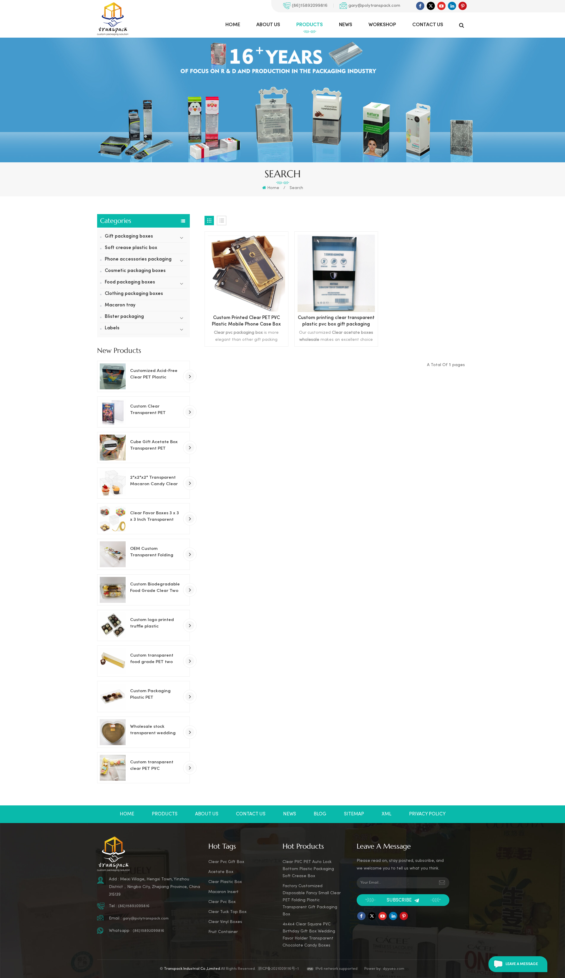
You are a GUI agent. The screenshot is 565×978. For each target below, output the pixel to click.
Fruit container (223, 932)
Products (309, 25)
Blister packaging (124, 317)
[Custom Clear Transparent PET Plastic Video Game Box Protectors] (113, 412)
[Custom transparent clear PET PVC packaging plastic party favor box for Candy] (113, 768)
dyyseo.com (393, 969)
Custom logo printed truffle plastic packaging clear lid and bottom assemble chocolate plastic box (153, 624)
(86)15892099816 (310, 6)
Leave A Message (522, 964)
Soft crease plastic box (131, 248)
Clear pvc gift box (226, 862)
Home (232, 25)
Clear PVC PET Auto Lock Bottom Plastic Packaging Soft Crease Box (308, 869)
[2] (113, 483)
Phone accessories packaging (138, 259)
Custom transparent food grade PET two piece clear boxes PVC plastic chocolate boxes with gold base (155, 659)
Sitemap (354, 814)
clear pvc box (222, 902)
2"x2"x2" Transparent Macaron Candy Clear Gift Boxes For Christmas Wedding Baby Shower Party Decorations (154, 481)
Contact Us (427, 25)
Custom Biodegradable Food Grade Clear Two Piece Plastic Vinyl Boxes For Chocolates (155, 588)
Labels (112, 328)
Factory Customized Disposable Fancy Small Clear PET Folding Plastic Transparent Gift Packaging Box (311, 900)
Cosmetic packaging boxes (135, 271)
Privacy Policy (427, 814)
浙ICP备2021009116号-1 (278, 969)
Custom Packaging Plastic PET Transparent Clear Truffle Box (150, 695)
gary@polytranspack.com (374, 6)
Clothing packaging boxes (134, 294)
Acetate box (220, 872)
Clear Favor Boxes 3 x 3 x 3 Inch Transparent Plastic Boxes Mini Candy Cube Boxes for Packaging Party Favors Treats (155, 517)
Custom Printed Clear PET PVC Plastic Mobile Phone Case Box (246, 321)
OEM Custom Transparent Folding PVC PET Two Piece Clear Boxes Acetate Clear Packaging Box (152, 552)
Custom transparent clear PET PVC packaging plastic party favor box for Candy (151, 766)
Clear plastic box (225, 882)
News (345, 25)
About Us (268, 25)
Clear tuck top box (227, 912)
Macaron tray (120, 305)
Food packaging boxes (130, 282)
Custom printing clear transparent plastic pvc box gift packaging (336, 321)
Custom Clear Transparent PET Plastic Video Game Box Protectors (155, 410)
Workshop (382, 25)
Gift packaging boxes (129, 236)
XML (386, 814)
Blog (320, 814)
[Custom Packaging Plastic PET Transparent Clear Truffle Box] (113, 697)
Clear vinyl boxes (225, 922)
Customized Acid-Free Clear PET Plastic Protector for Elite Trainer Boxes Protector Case (155, 374)
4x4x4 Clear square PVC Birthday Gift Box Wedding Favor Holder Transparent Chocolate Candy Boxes (308, 934)
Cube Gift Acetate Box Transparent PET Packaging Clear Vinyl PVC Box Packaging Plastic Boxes (154, 446)
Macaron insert (223, 892)
